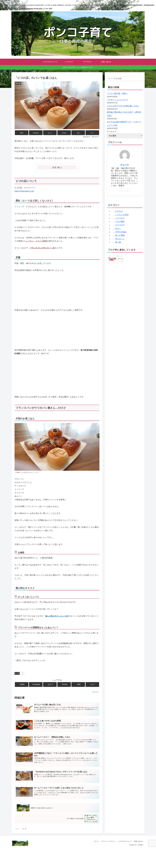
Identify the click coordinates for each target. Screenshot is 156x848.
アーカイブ (111, 132)
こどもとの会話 (122, 215)
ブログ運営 (120, 222)
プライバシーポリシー (108, 841)
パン (22, 673)
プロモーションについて (117, 100)
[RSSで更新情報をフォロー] (129, 190)
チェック (124, 164)
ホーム (96, 841)
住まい (118, 228)
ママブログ (120, 225)
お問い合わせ (138, 841)
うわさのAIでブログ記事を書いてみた (123, 106)
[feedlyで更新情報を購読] (126, 190)
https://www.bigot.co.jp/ (24, 191)
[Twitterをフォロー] (123, 190)
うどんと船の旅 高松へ (117, 93)
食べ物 (17, 673)
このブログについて (124, 841)
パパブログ (120, 218)
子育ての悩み (121, 232)
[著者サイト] (120, 190)
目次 (54, 167)
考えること (120, 239)
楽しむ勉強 (120, 235)
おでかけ (119, 211)
